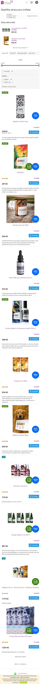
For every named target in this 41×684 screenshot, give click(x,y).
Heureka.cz (23, 664)
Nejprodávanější (22, 53)
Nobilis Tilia (8, 82)
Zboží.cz (16, 664)
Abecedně (32, 53)
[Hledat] (27, 2)
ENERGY (8, 80)
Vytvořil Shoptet (22, 674)
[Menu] (37, 2)
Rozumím (23, 682)
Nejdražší (12, 53)
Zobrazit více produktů (19, 47)
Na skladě (8, 71)
